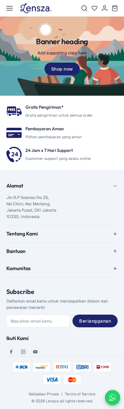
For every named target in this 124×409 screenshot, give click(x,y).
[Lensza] (36, 8)
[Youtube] (35, 352)
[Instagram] (23, 352)
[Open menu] (9, 8)
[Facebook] (11, 352)
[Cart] (115, 8)
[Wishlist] (94, 8)
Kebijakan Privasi (44, 394)
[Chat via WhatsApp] (112, 397)
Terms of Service (80, 394)
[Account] (104, 8)
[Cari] (84, 8)
